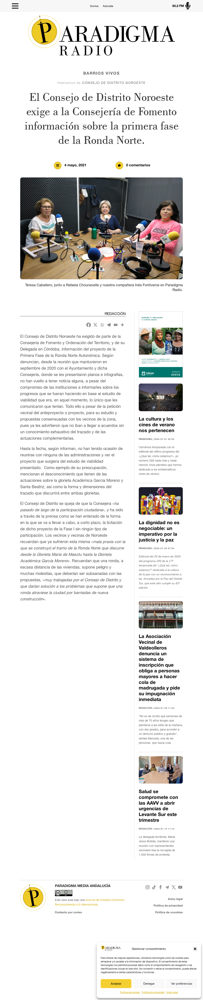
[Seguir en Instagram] (147, 887)
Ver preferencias (181, 983)
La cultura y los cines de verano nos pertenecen (157, 425)
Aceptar (116, 983)
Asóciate (108, 6)
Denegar (149, 983)
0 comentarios (138, 165)
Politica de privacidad (153, 992)
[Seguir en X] (173, 887)
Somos (94, 6)
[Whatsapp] (102, 325)
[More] (122, 325)
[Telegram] (109, 325)
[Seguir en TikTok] (154, 887)
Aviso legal (172, 992)
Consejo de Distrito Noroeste (114, 83)
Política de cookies (130, 992)
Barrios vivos (101, 73)
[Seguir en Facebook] (160, 887)
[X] (95, 325)
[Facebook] (89, 325)
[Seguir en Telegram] (167, 887)
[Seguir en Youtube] (180, 887)
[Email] (116, 325)
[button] (195, 949)
